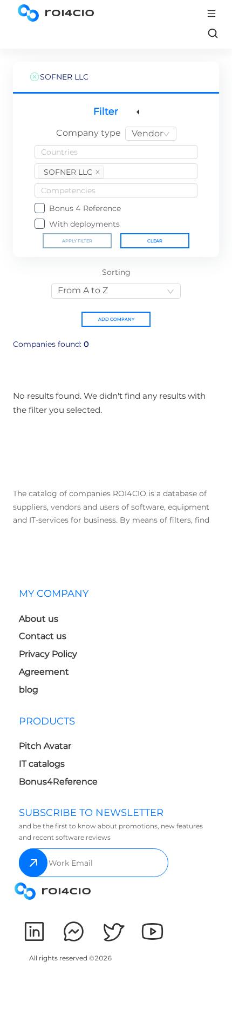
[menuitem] (65, 645)
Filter (105, 111)
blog (28, 689)
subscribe (33, 862)
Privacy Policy (48, 654)
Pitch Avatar (45, 746)
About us (38, 619)
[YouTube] (152, 931)
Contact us (42, 636)
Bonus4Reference (58, 781)
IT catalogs (42, 764)
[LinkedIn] (34, 931)
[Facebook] (73, 931)
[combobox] (150, 134)
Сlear (154, 240)
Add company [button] (116, 319)
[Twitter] (113, 931)
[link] (212, 33)
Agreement (44, 672)
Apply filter (77, 240)
